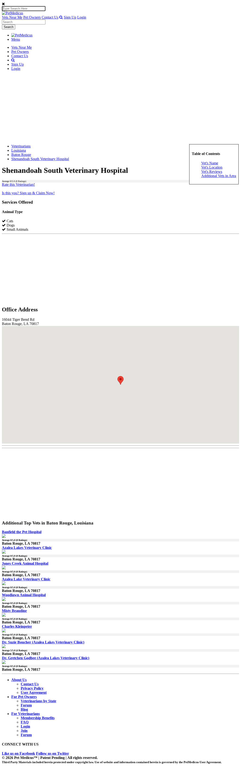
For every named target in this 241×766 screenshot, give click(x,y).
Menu (15, 39)
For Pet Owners (24, 697)
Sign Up (70, 17)
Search (8, 27)
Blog (24, 709)
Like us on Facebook (18, 753)
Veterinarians (21, 146)
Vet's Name (209, 163)
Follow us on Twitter (52, 753)
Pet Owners (32, 17)
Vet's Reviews (211, 172)
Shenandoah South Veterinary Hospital (40, 159)
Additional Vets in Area (218, 176)
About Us (19, 680)
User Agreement (34, 693)
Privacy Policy (32, 688)
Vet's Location (211, 167)
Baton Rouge (21, 155)
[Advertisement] (120, 107)
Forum (26, 705)
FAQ (24, 722)
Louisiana (18, 150)
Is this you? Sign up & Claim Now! (28, 193)
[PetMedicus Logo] (21, 35)
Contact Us (50, 17)
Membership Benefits (38, 718)
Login (81, 17)
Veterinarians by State (38, 701)
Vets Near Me (12, 17)
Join (24, 731)
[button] (61, 17)
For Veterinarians (25, 714)
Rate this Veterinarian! (18, 185)
